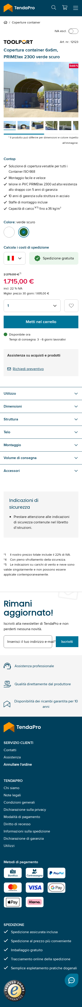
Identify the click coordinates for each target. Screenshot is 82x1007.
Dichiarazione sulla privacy (25, 809)
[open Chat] (71, 980)
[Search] (53, 8)
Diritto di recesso (17, 824)
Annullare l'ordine (18, 764)
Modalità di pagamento (22, 816)
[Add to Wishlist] (71, 305)
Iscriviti (67, 641)
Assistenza (12, 757)
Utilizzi (9, 845)
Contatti (10, 750)
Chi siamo (11, 787)
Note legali (12, 795)
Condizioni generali (19, 802)
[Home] (6, 22)
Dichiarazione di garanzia (24, 838)
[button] (64, 7)
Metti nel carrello (41, 322)
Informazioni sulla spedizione (27, 831)
